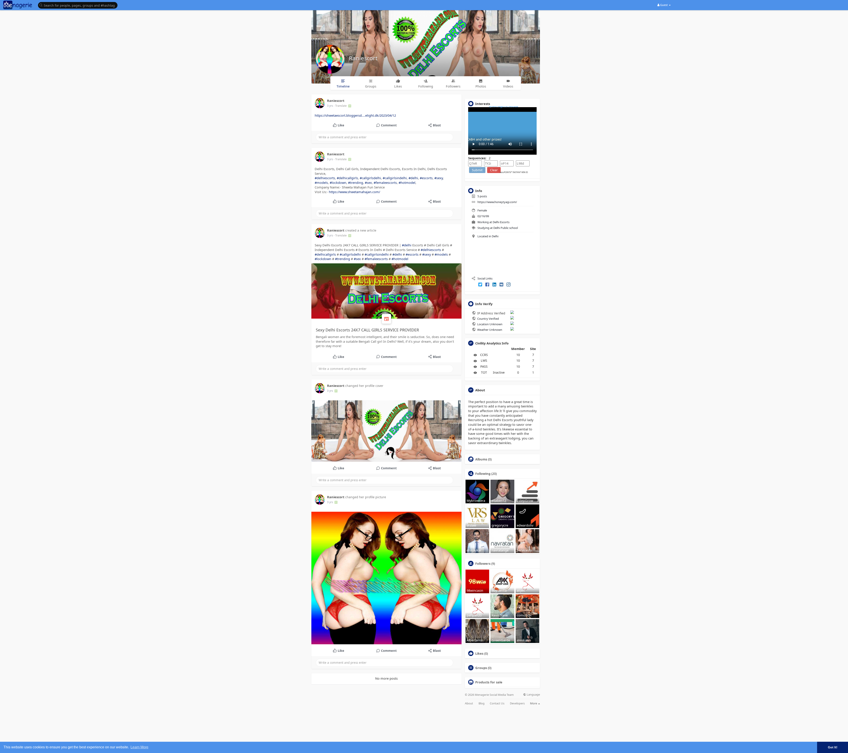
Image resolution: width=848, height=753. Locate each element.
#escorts (426, 178)
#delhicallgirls (347, 178)
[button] (78, 5)
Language (533, 694)
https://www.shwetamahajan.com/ (354, 192)
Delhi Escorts (501, 222)
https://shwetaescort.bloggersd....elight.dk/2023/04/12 (355, 115)
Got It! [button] (832, 747)
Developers (517, 703)
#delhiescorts (325, 178)
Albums (481, 459)
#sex (368, 182)
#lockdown (338, 182)
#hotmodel (407, 182)
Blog (482, 703)
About (469, 703)
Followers (482, 563)
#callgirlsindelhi (395, 178)
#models (321, 182)
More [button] (534, 703)
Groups (481, 667)
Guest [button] (663, 5)
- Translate (340, 106)
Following (482, 473)
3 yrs (330, 106)
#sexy (438, 178)
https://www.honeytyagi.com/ (497, 202)
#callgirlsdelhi (370, 178)
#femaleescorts (385, 182)
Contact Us (497, 703)
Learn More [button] (139, 747)
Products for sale (488, 682)
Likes (479, 653)
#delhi (413, 178)
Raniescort (363, 58)
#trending (355, 182)
